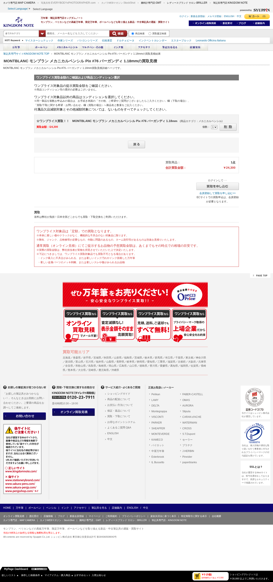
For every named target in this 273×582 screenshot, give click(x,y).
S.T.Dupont (188, 434)
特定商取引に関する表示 (194, 516)
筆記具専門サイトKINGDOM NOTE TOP (26, 53)
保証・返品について (118, 410)
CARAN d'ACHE (191, 416)
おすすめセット (82, 575)
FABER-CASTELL (192, 394)
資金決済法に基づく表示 (163, 516)
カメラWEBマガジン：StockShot (57, 520)
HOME (7, 507)
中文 (239, 16)
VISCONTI (157, 416)
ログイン (184, 16)
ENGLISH (229, 16)
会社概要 (216, 516)
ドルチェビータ (125, 40)
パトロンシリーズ (87, 40)
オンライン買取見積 (13, 516)
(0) (264, 16)
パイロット (157, 445)
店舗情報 (48, 516)
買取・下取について (118, 416)
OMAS (186, 400)
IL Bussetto (157, 462)
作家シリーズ (65, 40)
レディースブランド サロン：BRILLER (126, 520)
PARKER (156, 422)
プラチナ (187, 445)
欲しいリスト (10, 575)
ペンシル (51, 507)
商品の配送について (118, 399)
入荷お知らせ (99, 575)
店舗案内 (117, 507)
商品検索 (140, 33)
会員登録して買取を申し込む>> (217, 193)
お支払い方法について (120, 404)
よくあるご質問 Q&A (119, 427)
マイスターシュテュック (39, 40)
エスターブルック (181, 40)
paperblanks (189, 462)
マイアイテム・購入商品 (59, 575)
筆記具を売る (99, 507)
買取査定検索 (159, 33)
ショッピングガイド (118, 393)
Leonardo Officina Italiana (211, 40)
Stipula (186, 411)
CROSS (187, 428)
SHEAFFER (158, 428)
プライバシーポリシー (133, 516)
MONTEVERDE (160, 434)
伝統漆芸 (107, 40)
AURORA (187, 405)
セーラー (187, 439)
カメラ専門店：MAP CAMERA (19, 520)
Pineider (187, 456)
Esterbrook (157, 456)
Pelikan (155, 394)
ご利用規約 (111, 516)
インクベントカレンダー (153, 40)
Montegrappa (159, 411)
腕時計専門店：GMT (90, 520)
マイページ (94, 516)
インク (65, 507)
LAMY (154, 400)
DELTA (155, 405)
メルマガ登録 (214, 16)
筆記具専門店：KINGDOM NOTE (169, 520)
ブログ (61, 516)
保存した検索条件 (32, 575)
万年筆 (19, 507)
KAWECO (157, 439)
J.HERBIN (188, 451)
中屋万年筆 (157, 451)
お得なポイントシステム (121, 422)
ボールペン (34, 507)
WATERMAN (189, 422)
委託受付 (34, 516)
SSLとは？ (256, 466)
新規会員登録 (198, 16)
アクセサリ (80, 507)
